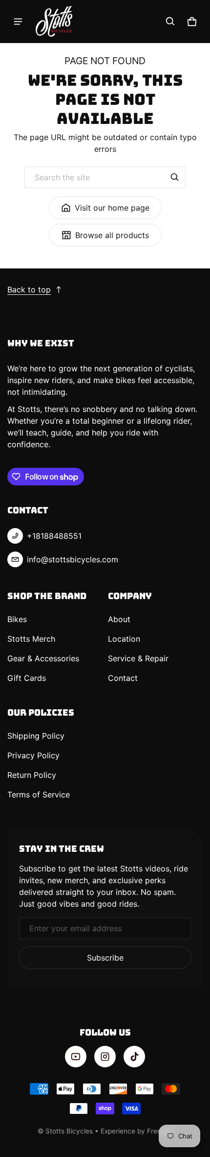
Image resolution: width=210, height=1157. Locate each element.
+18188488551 (54, 536)
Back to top (29, 289)
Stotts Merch (31, 639)
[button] (170, 21)
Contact (123, 678)
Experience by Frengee (137, 1131)
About (119, 619)
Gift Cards (26, 678)
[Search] (175, 177)
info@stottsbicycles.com (72, 559)
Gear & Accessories (43, 658)
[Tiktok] (134, 1056)
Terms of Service (38, 794)
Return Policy (31, 775)
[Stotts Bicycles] (54, 21)
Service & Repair (138, 658)
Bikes (17, 619)
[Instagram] (105, 1056)
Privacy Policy (33, 755)
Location (124, 639)
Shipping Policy (35, 736)
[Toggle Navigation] (18, 21)
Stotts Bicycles (69, 1131)
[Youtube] (75, 1056)
